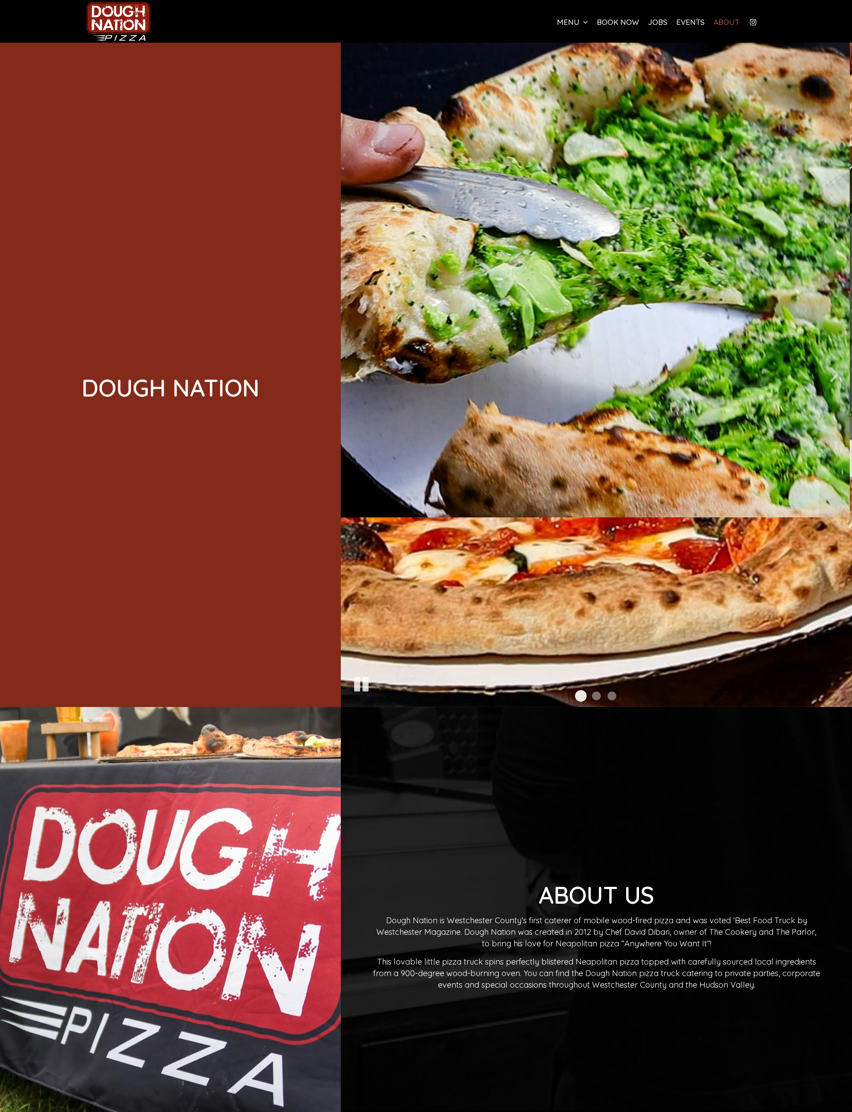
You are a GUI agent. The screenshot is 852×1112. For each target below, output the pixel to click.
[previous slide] (358, 373)
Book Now (615, 22)
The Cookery (733, 931)
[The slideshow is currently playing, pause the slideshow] (360, 682)
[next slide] (834, 373)
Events (690, 22)
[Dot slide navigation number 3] (611, 695)
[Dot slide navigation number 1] (580, 695)
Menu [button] (569, 22)
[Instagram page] (753, 22)
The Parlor (795, 931)
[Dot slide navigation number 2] (596, 696)
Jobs (657, 22)
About (726, 22)
